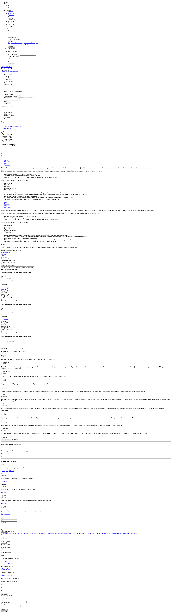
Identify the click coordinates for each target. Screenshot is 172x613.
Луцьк (55, 533)
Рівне (83, 533)
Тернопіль (93, 533)
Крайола (3, 503)
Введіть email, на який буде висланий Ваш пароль (23, 43)
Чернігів (134, 533)
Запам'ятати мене (15, 39)
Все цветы (7, 128)
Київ (32, 533)
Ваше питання (12, 62)
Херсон (108, 533)
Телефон (3, 278)
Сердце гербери (5, 514)
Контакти (11, 13)
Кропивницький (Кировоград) (43, 533)
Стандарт (6, 288)
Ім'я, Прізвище (12, 54)
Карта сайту (4, 568)
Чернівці (129, 533)
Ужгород (98, 533)
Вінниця (14, 533)
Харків (104, 533)
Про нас (7, 561)
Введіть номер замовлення (9, 581)
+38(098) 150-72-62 (6, 106)
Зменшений (6, 252)
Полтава (79, 533)
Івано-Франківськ (6, 533)
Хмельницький (116, 533)
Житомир (20, 533)
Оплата (10, 11)
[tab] (6, 160)
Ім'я (2, 276)
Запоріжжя (27, 533)
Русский (10, 81)
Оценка (3, 530)
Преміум (5, 319)
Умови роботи (8, 563)
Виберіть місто (5, 547)
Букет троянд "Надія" (7, 471)
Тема (9, 58)
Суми (87, 533)
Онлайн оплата (5, 569)
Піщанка (73, 533)
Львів (58, 533)
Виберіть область (6, 544)
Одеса (69, 533)
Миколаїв (64, 533)
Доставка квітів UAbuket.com (13, 126)
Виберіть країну (5, 541)
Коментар (4, 284)
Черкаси (123, 533)
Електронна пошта (13, 56)
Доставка (11, 15)
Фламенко (4, 481)
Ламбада (3, 492)
